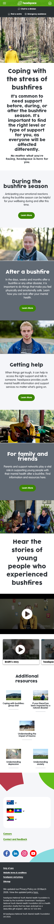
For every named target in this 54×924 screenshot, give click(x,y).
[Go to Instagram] (24, 853)
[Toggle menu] (4, 3)
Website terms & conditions (15, 873)
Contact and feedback (15, 839)
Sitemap (6, 882)
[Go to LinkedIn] (15, 853)
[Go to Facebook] (6, 853)
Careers (7, 834)
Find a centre (16, 14)
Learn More (26, 215)
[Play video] (27, 614)
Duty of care (8, 868)
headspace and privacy (13, 877)
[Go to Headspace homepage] (21, 3)
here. (36, 892)
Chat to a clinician (28, 9)
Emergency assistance (37, 14)
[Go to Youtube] (33, 853)
